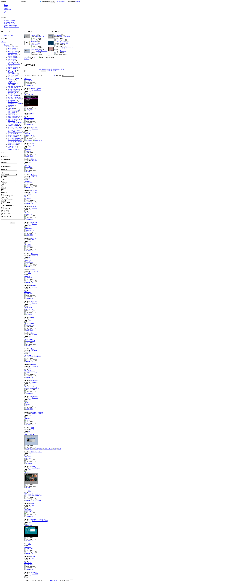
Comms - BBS (12, 56)
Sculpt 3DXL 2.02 (59, 41)
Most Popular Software (10, 25)
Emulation (10, 81)
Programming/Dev (13, 125)
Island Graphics (36, 468)
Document (11, 76)
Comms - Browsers (13, 57)
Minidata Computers (37, 412)
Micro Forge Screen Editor (31, 355)
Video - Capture (12, 144)
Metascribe (27, 292)
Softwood (34, 319)
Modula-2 (27, 418)
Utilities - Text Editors (14, 140)
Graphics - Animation (14, 89)
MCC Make (27, 244)
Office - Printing (12, 117)
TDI (32, 428)
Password (23, 1)
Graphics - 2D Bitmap (14, 86)
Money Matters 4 (35, 49)
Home (6, 5)
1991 (29, 114)
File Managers (12, 83)
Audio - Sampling (13, 51)
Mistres (26, 402)
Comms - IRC (12, 61)
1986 (29, 91)
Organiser (33, 41)
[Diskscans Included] (6, 216)
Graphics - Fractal (13, 95)
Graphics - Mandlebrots (14, 98)
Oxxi (33, 239)
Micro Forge (35, 366)
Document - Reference (14, 78)
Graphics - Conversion (14, 94)
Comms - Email (12, 59)
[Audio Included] (6, 212)
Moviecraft (27, 456)
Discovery (34, 159)
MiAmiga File (28, 307)
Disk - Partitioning (13, 73)
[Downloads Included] (6, 213)
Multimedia (11, 108)
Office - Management (14, 116)
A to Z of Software (9, 20)
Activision (34, 572)
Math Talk (27, 165)
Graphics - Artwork (13, 91)
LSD (32, 113)
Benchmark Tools (13, 54)
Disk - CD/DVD (12, 70)
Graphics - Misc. (12, 100)
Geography (11, 84)
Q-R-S (33, 556)
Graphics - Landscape (14, 97)
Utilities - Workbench (14, 143)
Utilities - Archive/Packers (15, 127)
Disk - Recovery (12, 75)
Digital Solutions (36, 88)
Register (77, 1)
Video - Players (12, 148)
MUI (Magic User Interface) (32, 494)
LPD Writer (27, 79)
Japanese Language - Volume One (63, 48)
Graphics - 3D (12, 87)
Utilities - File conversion (15, 132)
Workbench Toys (12, 149)
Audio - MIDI (12, 46)
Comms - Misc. (12, 62)
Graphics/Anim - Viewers (15, 103)
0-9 (38, 69)
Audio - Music (12, 48)
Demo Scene (7, 9)
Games (6, 8)
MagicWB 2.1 (28, 133)
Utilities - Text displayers (15, 138)
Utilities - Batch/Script (14, 129)
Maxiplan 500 (28, 228)
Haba (32, 317)
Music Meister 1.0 (29, 525)
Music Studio (28, 563)
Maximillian (27, 213)
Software (6, 11)
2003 (29, 506)
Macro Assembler (29, 118)
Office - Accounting (13, 110)
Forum (6, 13)
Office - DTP (11, 113)
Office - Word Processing (15, 122)
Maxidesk (27, 197)
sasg (32, 143)
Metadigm (34, 287)
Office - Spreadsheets (14, 119)
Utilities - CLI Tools (13, 130)
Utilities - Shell (12, 136)
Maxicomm (27, 181)
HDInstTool (57, 35)
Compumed (34, 380)
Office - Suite (11, 121)
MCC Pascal (27, 260)
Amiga (6, 6)
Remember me (46, 1)
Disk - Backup (12, 68)
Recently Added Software (11, 27)
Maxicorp (34, 222)
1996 (29, 491)
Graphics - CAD (12, 92)
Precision (33, 364)
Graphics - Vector (12, 102)
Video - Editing (12, 146)
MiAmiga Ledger (29, 323)
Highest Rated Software (10, 24)
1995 (29, 453)
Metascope (27, 276)
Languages (11, 105)
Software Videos (8, 35)
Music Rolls (27, 547)
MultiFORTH (28, 510)
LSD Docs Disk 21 (29, 94)
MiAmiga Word (28, 339)
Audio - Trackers (12, 53)
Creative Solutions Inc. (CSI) (39, 519)
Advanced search (51, 70)
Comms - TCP (12, 65)
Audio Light (35, 574)
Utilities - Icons (12, 133)
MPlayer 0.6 (27, 472)
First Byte (34, 175)
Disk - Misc (11, 72)
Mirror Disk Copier (29, 371)
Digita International (36, 452)
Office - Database (12, 111)
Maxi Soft (34, 190)
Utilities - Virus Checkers (15, 141)
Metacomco (34, 127)
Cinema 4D (34, 35)
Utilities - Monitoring (13, 135)
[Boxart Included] (6, 215)
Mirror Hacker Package (30, 387)
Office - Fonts (11, 114)
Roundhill (34, 285)
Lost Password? (60, 1)
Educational (11, 79)
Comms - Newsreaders (14, 64)
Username (3, 1)
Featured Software (9, 22)
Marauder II (27, 149)
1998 (29, 146)
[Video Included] (6, 210)
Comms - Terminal (13, 67)
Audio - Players (12, 49)
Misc (9, 106)
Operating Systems (13, 124)
